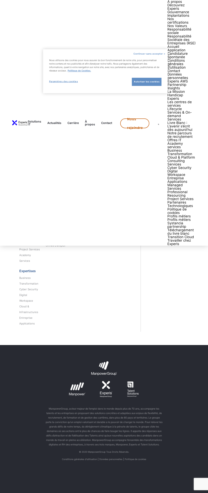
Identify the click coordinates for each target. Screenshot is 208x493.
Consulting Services (176, 162)
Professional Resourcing (177, 193)
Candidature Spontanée (177, 55)
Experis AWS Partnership (177, 83)
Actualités (54, 123)
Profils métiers (179, 216)
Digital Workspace (176, 173)
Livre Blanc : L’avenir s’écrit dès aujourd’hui (179, 126)
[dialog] (105, 71)
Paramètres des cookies (63, 81)
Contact (106, 123)
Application (176, 50)
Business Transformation (179, 152)
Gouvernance (178, 12)
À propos (90, 123)
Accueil (173, 47)
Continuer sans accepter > (149, 53)
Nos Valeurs (177, 26)
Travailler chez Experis (179, 242)
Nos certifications (177, 20)
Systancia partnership (176, 225)
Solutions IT (34, 123)
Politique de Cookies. (79, 70)
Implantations (178, 15)
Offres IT (174, 140)
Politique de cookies (177, 211)
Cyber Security (179, 168)
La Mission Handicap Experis (176, 95)
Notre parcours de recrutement (180, 135)
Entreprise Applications (177, 180)
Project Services (180, 199)
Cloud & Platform (181, 157)
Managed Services (175, 187)
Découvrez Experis (176, 7)
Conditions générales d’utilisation (176, 63)
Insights (173, 88)
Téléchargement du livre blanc (180, 232)
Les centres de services (179, 103)
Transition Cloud (180, 237)
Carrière (73, 123)
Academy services (175, 145)
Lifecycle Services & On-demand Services (179, 114)
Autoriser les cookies (146, 81)
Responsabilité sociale (179, 31)
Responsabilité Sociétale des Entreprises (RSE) (181, 39)
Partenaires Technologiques (180, 204)
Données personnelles (177, 76)
